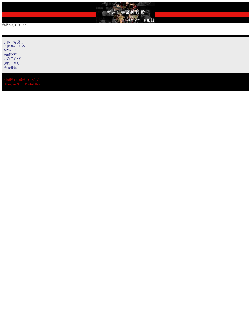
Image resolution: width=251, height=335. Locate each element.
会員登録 (10, 67)
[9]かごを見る (14, 42)
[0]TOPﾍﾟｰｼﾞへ (14, 46)
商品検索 (10, 54)
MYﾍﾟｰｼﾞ (11, 50)
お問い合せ (12, 63)
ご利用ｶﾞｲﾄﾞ (13, 59)
